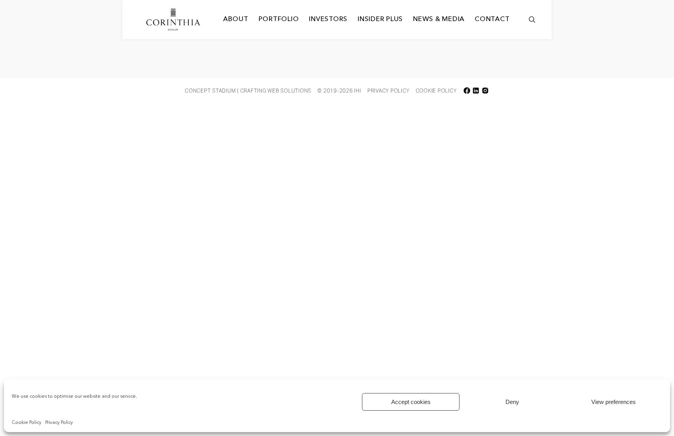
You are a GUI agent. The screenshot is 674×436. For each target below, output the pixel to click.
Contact (492, 19)
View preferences (613, 402)
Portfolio (279, 19)
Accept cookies (411, 402)
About (235, 19)
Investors (328, 19)
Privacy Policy (59, 422)
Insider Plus (380, 19)
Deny (512, 402)
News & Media (439, 19)
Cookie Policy (26, 422)
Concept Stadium (210, 90)
